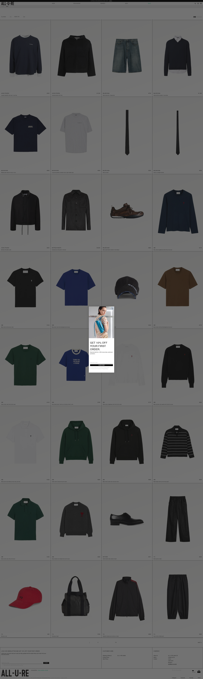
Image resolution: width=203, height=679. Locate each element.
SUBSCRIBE (101, 365)
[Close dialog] (112, 308)
